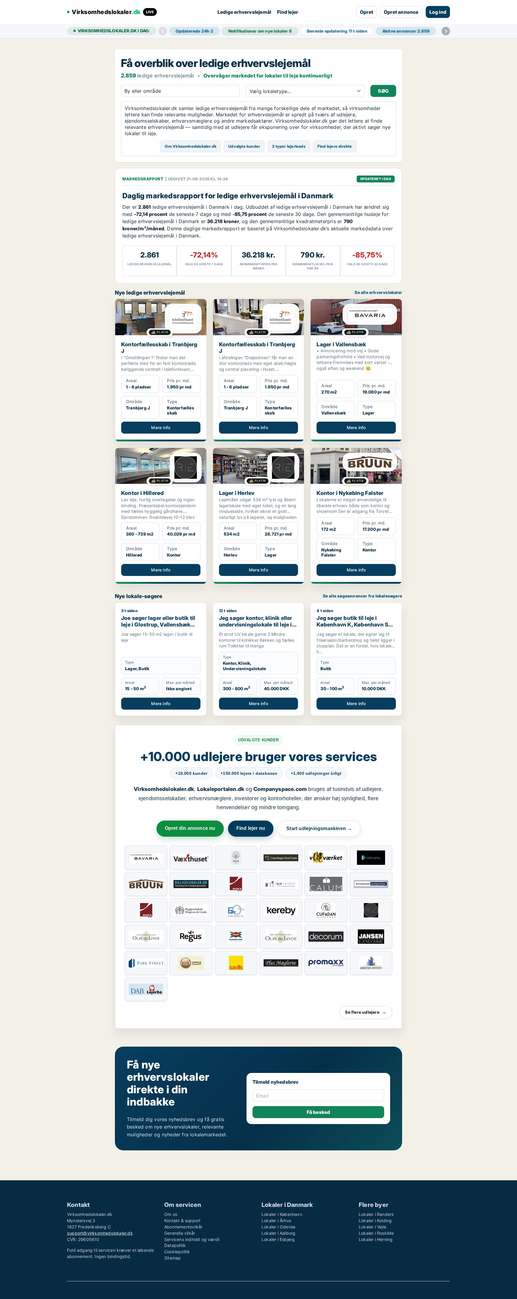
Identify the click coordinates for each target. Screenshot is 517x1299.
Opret (366, 12)
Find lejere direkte (334, 146)
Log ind (437, 12)
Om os (170, 1214)
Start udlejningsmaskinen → (319, 828)
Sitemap (172, 1257)
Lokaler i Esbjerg (278, 1239)
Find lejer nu (250, 828)
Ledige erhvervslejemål (244, 12)
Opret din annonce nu (190, 828)
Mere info (160, 427)
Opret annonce (401, 12)
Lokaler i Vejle (372, 1226)
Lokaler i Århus (276, 1220)
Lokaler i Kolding (375, 1220)
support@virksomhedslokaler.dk (100, 1233)
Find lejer (287, 12)
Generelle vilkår (179, 1233)
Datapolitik (175, 1245)
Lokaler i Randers (376, 1214)
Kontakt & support (182, 1220)
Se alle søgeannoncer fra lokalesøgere (362, 596)
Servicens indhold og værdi (191, 1239)
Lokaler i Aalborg (278, 1233)
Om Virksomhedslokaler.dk (190, 146)
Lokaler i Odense (278, 1226)
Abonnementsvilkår (183, 1226)
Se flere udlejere (366, 1012)
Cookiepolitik (177, 1251)
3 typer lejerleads (288, 146)
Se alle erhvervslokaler (378, 292)
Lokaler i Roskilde (376, 1233)
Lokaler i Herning (376, 1239)
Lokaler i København (281, 1214)
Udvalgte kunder (244, 146)
